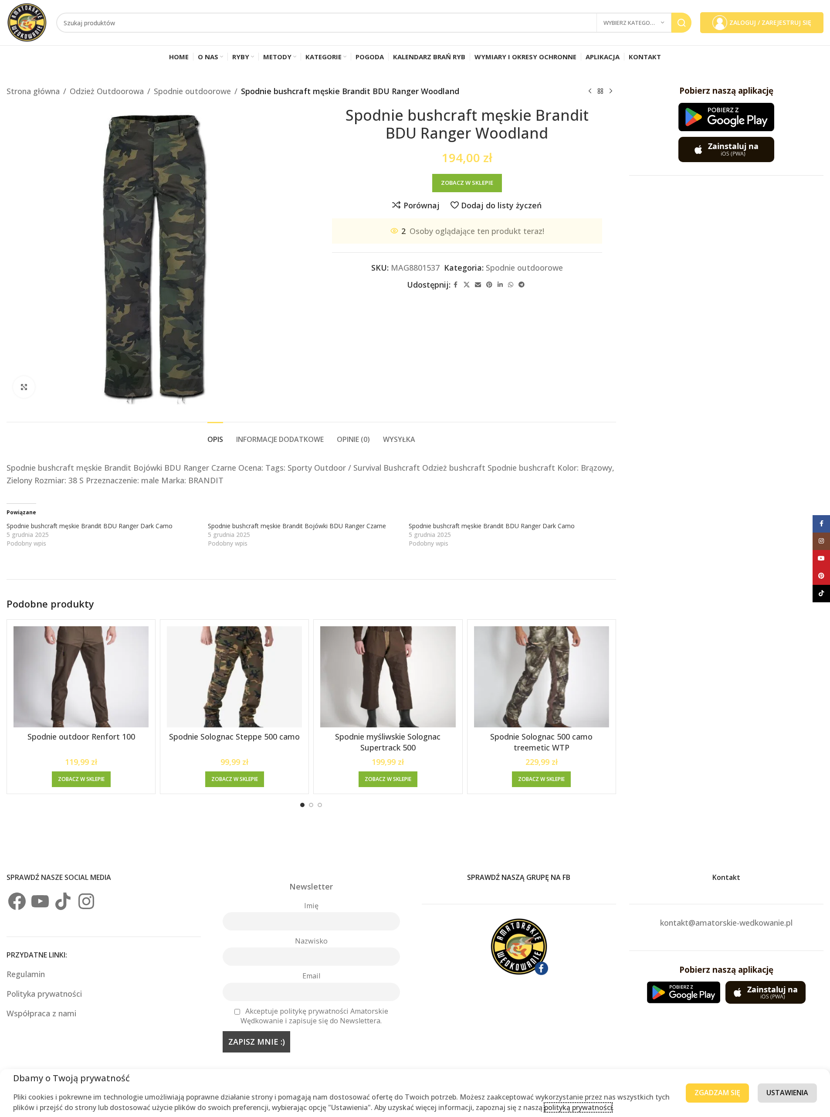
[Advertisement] (726, 319)
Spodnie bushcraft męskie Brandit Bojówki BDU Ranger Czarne (297, 526)
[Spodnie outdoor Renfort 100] (81, 677)
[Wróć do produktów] (600, 91)
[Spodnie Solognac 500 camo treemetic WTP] (541, 677)
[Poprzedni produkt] (590, 91)
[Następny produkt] (611, 91)
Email (311, 976)
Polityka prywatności (44, 993)
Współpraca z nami (41, 1013)
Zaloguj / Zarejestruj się (770, 22)
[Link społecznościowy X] (466, 285)
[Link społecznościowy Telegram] (521, 285)
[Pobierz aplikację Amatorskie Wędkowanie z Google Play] (726, 117)
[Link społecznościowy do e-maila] (478, 285)
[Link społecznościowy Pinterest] (489, 285)
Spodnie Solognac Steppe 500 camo (234, 736)
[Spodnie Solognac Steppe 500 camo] (234, 677)
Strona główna (33, 91)
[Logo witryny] (27, 22)
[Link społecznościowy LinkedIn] (500, 285)
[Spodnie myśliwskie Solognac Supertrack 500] (387, 677)
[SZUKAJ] (681, 23)
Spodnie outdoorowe (192, 91)
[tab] (215, 435)
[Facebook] (17, 901)
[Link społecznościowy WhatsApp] (510, 285)
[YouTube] (40, 901)
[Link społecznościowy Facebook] (456, 285)
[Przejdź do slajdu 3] (320, 805)
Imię (311, 905)
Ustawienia (787, 1092)
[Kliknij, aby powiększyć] (24, 387)
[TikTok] (63, 901)
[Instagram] (86, 901)
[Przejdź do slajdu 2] (311, 805)
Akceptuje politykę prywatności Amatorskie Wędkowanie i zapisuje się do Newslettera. (314, 1015)
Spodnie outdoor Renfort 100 (81, 736)
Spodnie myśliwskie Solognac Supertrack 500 (387, 742)
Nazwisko (311, 941)
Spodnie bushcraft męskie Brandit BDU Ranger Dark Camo (90, 526)
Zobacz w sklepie (467, 183)
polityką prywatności (578, 1107)
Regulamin (27, 974)
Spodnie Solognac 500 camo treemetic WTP (541, 742)
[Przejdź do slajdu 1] (302, 805)
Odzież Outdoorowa (107, 91)
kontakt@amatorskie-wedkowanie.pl (726, 922)
